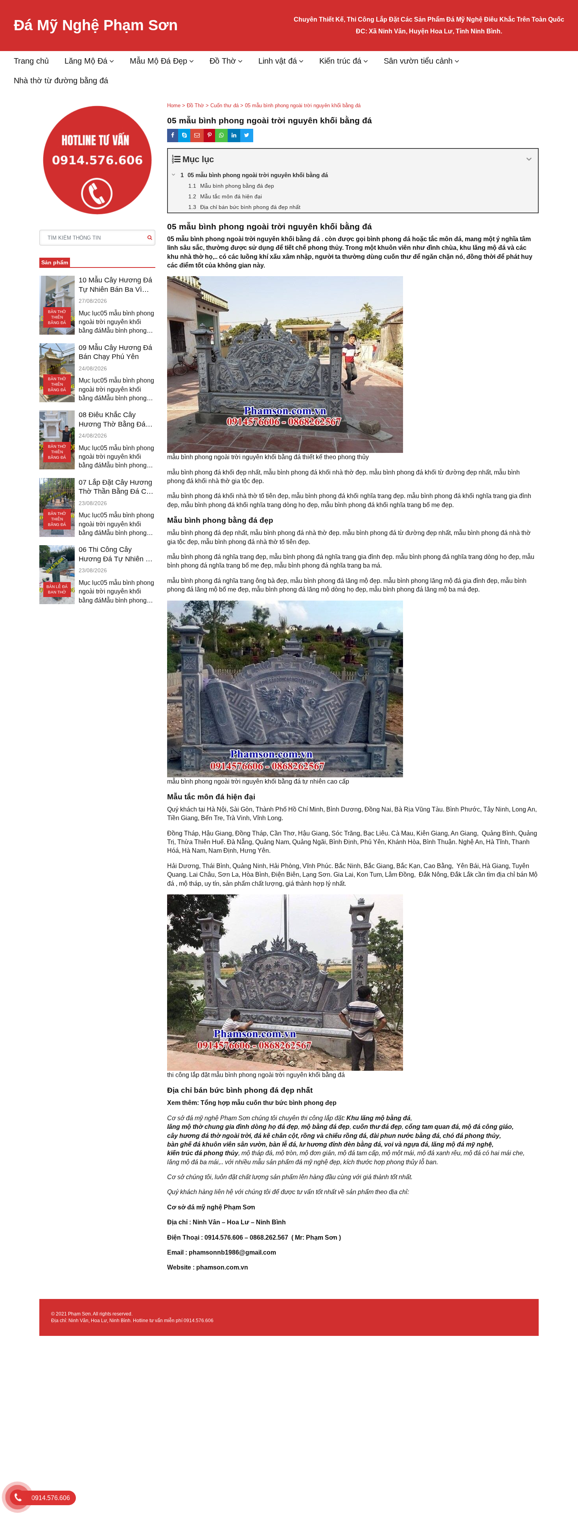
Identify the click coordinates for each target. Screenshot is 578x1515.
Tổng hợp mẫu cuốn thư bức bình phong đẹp (269, 1102)
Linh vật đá (277, 61)
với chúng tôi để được (265, 1192)
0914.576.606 (199, 1320)
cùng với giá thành (363, 1177)
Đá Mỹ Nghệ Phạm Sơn (96, 25)
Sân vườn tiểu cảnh (418, 61)
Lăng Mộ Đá (85, 61)
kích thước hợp (364, 1162)
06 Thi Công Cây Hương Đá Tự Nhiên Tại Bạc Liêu (117, 555)
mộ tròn (286, 1153)
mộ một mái (398, 1153)
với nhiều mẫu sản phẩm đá (263, 1162)
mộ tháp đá (256, 1153)
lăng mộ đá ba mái (193, 1162)
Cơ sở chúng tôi (189, 1177)
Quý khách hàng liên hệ (200, 1192)
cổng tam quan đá (432, 1126)
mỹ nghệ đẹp (322, 1162)
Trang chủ (31, 61)
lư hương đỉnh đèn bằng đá (340, 1144)
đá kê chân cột (276, 1135)
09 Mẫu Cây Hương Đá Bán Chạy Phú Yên (115, 352)
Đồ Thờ (223, 61)
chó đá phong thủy (471, 1135)
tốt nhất (400, 1177)
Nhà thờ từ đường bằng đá (61, 80)
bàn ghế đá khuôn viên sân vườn (216, 1144)
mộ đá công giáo (487, 1126)
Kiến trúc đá (340, 61)
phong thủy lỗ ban (411, 1162)
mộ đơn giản (317, 1153)
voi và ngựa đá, (407, 1144)
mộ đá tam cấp (358, 1153)
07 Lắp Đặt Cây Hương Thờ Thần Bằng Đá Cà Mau (115, 487)
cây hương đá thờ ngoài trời (209, 1135)
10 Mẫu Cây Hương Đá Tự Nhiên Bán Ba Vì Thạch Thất (115, 285)
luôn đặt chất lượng (242, 1177)
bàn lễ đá (282, 1144)
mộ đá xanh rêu (438, 1153)
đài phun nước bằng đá (405, 1135)
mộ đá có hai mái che (493, 1153)
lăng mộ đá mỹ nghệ (461, 1144)
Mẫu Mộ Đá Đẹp (158, 61)
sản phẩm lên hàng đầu (303, 1177)
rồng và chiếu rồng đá (333, 1135)
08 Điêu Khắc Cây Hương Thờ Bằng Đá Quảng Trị (112, 420)
